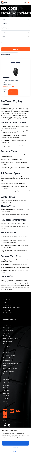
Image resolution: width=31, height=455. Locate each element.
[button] (28, 2)
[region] (15, 441)
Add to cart (13, 92)
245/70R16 (6, 78)
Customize (15, 447)
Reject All (15, 451)
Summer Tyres (6, 84)
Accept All (15, 443)
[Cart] (25, 2)
